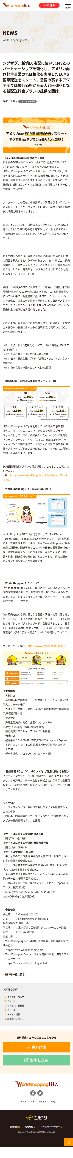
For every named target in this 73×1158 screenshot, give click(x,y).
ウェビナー (12, 1001)
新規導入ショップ (15, 1018)
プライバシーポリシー (50, 1126)
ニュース (11, 1010)
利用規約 (29, 1126)
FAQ (53, 1101)
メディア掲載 (13, 1014)
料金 (33, 1101)
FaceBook (33, 1093)
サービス (22, 1101)
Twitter (40, 1093)
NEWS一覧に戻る (15, 974)
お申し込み (49, 5)
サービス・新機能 (15, 1005)
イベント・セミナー (16, 996)
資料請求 (39, 1047)
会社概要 (14, 1126)
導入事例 (43, 1101)
